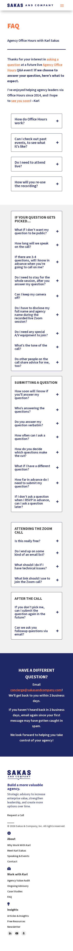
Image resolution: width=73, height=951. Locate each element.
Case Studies (14, 891)
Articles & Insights (18, 915)
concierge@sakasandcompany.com (35, 690)
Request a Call (15, 815)
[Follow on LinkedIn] (10, 933)
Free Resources (16, 921)
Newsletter (13, 926)
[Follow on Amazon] (23, 933)
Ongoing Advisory (18, 886)
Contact (12, 861)
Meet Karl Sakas (16, 850)
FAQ (9, 896)
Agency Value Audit (18, 880)
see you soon (20, 100)
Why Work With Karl (19, 845)
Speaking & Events (18, 856)
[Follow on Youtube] (17, 933)
